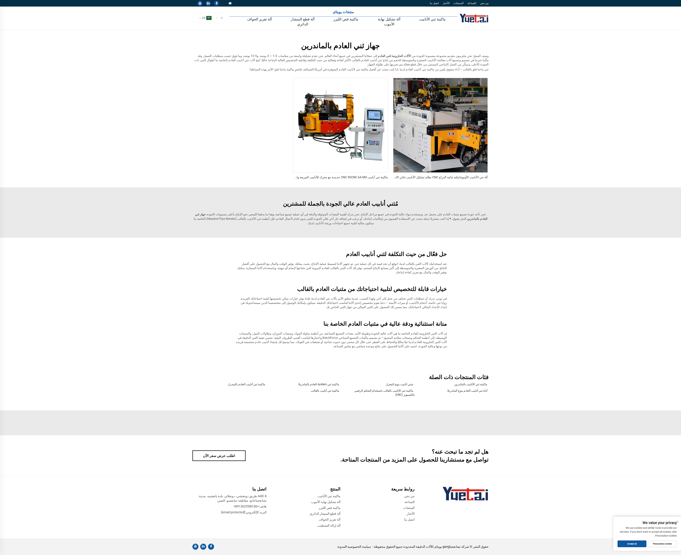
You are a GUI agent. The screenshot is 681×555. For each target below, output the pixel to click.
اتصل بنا (434, 3)
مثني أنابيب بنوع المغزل (399, 384)
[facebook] (216, 3)
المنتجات (458, 3)
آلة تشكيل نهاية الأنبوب (389, 21)
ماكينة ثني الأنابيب (432, 19)
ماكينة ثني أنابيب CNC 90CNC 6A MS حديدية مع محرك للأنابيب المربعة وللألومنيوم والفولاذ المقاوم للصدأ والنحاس (317, 177)
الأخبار (446, 3)
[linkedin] (208, 3)
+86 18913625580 (246, 506)
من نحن (484, 3)
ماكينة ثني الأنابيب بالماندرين (470, 384)
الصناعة (471, 3)
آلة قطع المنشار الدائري (303, 21)
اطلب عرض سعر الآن (219, 456)
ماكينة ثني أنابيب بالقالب (325, 390)
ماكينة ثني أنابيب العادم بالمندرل (246, 384)
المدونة (342, 546)
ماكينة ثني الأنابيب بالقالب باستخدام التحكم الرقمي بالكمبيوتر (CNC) (384, 392)
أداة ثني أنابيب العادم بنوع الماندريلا (467, 390)
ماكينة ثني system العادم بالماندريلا (318, 384)
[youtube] (199, 3)
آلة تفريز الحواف (259, 19)
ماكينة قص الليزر (345, 19)
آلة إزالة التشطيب (328, 525)
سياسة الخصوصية (359, 546)
